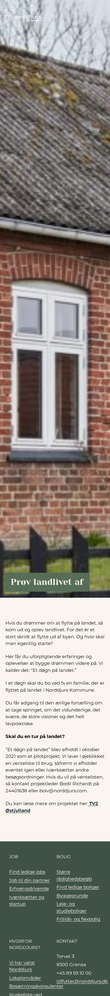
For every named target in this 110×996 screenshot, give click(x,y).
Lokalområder (25, 978)
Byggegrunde (72, 895)
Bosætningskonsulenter (31, 986)
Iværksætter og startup (26, 900)
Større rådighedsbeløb (74, 875)
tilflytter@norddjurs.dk (79, 981)
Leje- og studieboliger (71, 907)
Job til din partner (29, 880)
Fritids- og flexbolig (78, 919)
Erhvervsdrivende (29, 888)
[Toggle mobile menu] (104, 12)
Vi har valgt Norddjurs (22, 966)
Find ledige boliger (78, 887)
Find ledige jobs (27, 872)
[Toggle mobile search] (91, 12)
